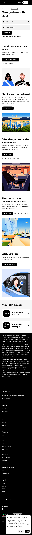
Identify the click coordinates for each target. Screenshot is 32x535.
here (23, 526)
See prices (7, 32)
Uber (3, 2)
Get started (7, 154)
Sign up (25, 2)
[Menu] (29, 2)
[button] (28, 22)
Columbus (7, 108)
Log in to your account (10, 59)
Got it (27, 531)
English (6, 506)
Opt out (21, 531)
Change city (14, 9)
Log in (19, 2)
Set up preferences (9, 264)
